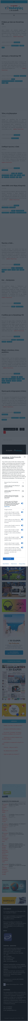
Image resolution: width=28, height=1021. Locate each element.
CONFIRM (8, 558)
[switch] (22, 486)
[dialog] (14, 510)
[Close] (25, 457)
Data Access (14, 563)
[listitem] (14, 483)
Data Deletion (6, 563)
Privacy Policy (22, 563)
